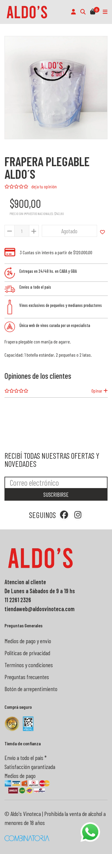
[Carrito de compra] (92, 12)
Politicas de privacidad (27, 652)
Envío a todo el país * (25, 757)
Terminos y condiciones (28, 664)
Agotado (69, 230)
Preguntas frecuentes (26, 676)
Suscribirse (56, 494)
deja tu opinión (44, 186)
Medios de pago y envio (27, 640)
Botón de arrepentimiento (30, 688)
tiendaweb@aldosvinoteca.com (39, 608)
